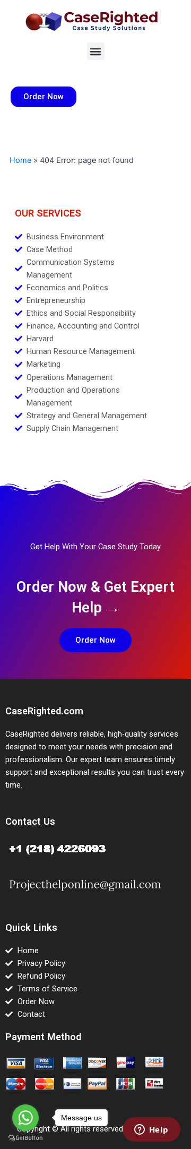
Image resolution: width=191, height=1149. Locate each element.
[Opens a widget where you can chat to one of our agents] (151, 1130)
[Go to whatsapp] (25, 1117)
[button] (96, 51)
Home (20, 160)
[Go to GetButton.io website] (25, 1138)
